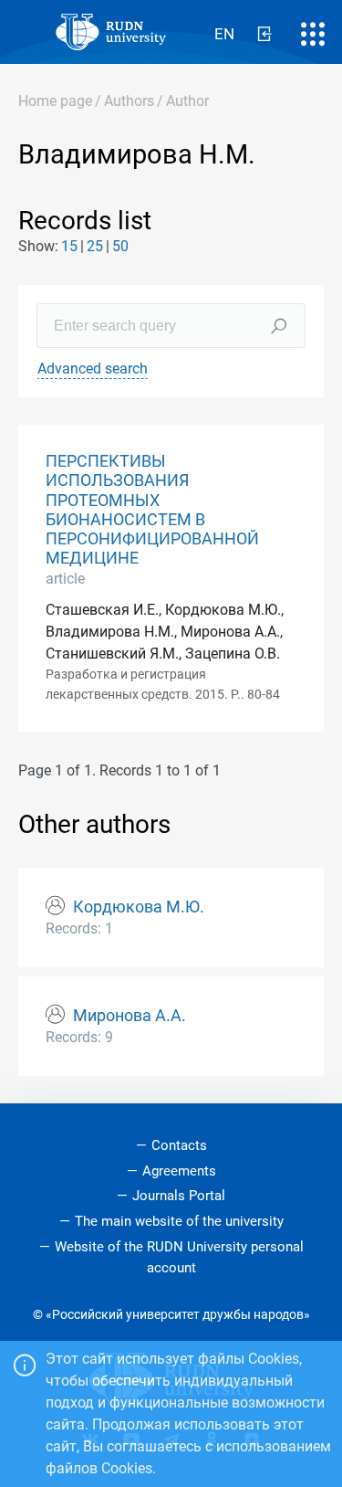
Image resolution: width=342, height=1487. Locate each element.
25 (95, 246)
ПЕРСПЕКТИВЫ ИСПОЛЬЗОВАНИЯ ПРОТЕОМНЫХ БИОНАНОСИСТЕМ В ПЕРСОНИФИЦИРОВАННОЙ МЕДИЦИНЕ (152, 509)
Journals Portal (178, 1195)
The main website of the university (179, 1221)
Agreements (179, 1171)
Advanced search (92, 368)
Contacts (179, 1145)
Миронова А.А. (129, 1016)
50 (120, 246)
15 (69, 246)
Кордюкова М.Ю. (138, 907)
